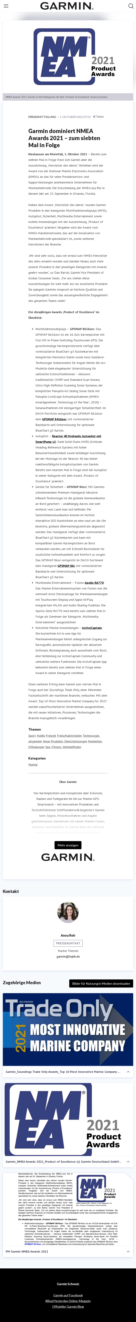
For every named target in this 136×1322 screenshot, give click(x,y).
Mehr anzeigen (68, 845)
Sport (32, 736)
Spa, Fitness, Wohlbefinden (63, 747)
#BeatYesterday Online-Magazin (68, 1301)
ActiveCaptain (92, 628)
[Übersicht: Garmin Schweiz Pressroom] (67, 6)
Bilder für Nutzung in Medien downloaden (101, 983)
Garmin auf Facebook (68, 1295)
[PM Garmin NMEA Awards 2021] (68, 1209)
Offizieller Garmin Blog (68, 1306)
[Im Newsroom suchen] (131, 6)
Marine (33, 765)
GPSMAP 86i (66, 566)
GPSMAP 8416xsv (54, 419)
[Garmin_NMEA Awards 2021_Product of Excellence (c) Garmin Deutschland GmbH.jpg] (68, 1119)
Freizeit (51, 736)
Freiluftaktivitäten (69, 736)
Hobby (41, 736)
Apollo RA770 (94, 583)
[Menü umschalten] (6, 6)
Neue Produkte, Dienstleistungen (65, 741)
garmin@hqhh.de (68, 956)
